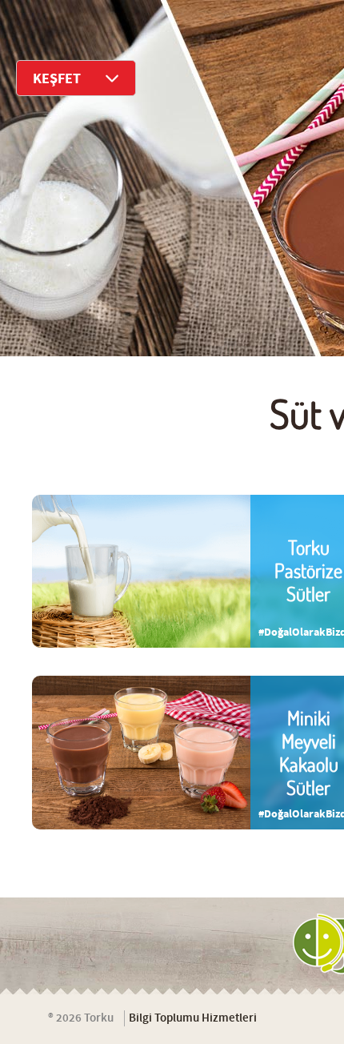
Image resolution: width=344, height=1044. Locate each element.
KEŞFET (57, 79)
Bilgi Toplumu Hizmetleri (193, 1018)
